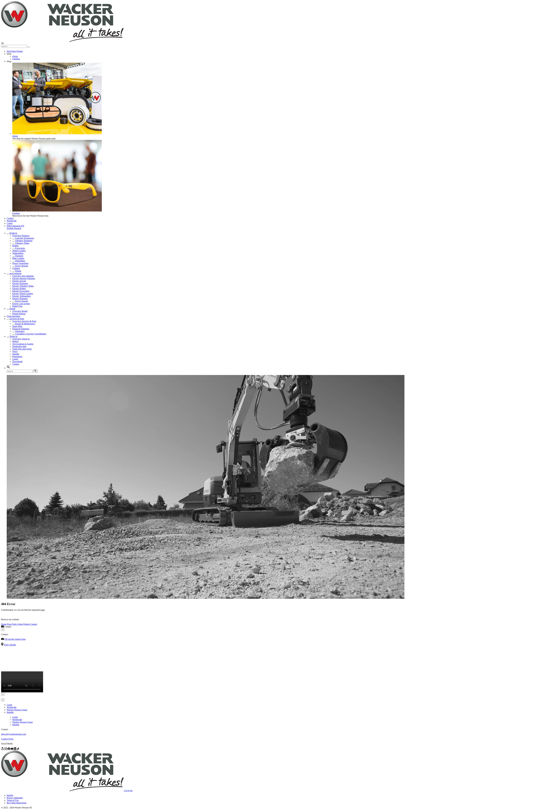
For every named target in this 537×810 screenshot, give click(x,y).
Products (13, 233)
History (15, 341)
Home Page (6, 624)
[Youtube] (12, 749)
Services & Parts (17, 319)
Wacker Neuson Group (17, 710)
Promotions (17, 356)
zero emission (16, 273)
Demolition (20, 261)
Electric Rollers (19, 288)
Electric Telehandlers (21, 296)
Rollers (15, 245)
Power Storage (21, 266)
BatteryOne (17, 306)
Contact (10, 218)
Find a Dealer (10, 645)
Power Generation (20, 263)
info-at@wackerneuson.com (13, 734)
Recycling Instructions (16, 803)
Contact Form (7, 739)
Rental (12, 308)
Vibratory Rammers (23, 240)
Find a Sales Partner (21, 624)
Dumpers (19, 256)
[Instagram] (6, 749)
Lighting (16, 268)
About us (13, 336)
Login (9, 705)
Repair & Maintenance (25, 324)
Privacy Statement (15, 798)
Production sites (19, 346)
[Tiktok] (18, 749)
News (14, 351)
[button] (15, 226)
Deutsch (17, 228)
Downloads (17, 361)
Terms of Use (13, 800)
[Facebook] (9, 749)
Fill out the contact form (15, 639)
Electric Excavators (20, 291)
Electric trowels (19, 281)
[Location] (2, 749)
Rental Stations (19, 313)
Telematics (19, 331)
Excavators (20, 248)
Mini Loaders (18, 258)
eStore (15, 56)
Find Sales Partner (15, 51)
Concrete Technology (24, 238)
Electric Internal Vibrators (23, 278)
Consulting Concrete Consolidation (30, 334)
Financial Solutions (20, 329)
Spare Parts (17, 326)
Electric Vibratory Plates (23, 286)
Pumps (18, 271)
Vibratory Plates (22, 243)
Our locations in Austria (22, 344)
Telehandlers (17, 253)
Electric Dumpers (20, 298)
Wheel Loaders (19, 251)
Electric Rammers (20, 283)
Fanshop (16, 59)
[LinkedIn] (15, 749)
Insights (15, 354)
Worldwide (12, 221)
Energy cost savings (21, 303)
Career (10, 223)
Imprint (10, 795)
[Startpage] (62, 41)
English (10, 228)
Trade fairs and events (22, 349)
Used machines (13, 316)
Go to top (128, 790)
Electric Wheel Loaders (22, 293)
